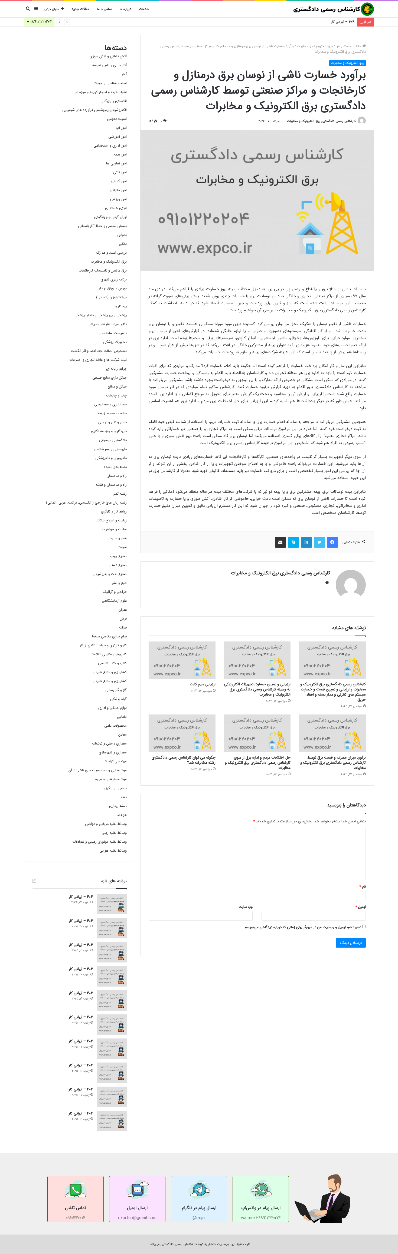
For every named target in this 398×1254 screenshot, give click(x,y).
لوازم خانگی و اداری (112, 708)
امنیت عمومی (117, 119)
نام (362, 886)
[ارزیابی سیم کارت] (182, 660)
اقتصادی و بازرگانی (113, 101)
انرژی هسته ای (116, 208)
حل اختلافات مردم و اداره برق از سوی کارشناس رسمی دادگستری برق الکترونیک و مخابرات (258, 763)
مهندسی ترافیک (115, 761)
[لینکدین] (306, 542)
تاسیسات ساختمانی (113, 333)
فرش (123, 618)
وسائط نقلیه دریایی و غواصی (106, 824)
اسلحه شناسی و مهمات (110, 83)
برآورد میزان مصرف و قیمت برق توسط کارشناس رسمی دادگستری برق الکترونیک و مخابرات (333, 763)
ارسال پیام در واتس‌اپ (260, 1208)
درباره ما (125, 9)
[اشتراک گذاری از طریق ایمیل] (280, 542)
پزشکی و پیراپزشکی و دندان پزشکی (100, 315)
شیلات (122, 547)
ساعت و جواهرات (114, 529)
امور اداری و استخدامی (110, 145)
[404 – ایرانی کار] (112, 904)
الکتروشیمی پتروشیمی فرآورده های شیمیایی (94, 110)
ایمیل (360, 907)
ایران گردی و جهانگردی (110, 217)
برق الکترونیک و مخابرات (315, 46)
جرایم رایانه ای (116, 369)
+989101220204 (39, 21)
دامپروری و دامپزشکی (111, 458)
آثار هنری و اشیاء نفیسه (109, 65)
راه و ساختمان (117, 476)
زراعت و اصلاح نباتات (111, 520)
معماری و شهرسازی (113, 752)
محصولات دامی (115, 726)
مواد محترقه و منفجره (111, 779)
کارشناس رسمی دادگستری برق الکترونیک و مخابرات (321, 121)
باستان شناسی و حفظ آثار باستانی (102, 226)
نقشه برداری (118, 806)
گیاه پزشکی (118, 699)
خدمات (144, 9)
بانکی (123, 244)
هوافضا (122, 815)
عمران (123, 610)
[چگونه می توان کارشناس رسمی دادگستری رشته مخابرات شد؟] (182, 733)
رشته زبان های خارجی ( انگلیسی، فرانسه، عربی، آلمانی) (86, 502)
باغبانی (122, 235)
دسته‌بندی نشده (115, 467)
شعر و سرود (118, 538)
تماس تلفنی (75, 1208)
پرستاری (121, 306)
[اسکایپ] (293, 542)
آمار (124, 74)
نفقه (124, 797)
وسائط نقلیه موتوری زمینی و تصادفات (99, 842)
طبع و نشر (119, 583)
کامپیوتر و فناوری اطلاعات (108, 654)
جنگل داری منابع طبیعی (109, 377)
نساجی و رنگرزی (115, 788)
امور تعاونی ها (116, 163)
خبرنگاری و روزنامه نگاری (109, 431)
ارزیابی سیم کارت (203, 684)
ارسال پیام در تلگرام (199, 1208)
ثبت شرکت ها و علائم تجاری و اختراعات (98, 360)
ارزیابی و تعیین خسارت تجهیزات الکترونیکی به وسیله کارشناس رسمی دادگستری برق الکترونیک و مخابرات (257, 689)
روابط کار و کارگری (114, 511)
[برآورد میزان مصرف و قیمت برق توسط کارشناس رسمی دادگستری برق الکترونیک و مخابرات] (332, 733)
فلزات (123, 627)
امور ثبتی (120, 172)
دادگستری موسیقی (113, 440)
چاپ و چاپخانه (116, 395)
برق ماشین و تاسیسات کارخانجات (103, 270)
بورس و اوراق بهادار (113, 288)
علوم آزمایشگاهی (114, 601)
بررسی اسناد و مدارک (111, 253)
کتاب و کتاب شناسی (112, 663)
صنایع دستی (118, 565)
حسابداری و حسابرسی (110, 404)
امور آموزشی (117, 137)
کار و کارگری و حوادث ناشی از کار (103, 645)
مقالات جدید (80, 9)
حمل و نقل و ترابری (112, 422)
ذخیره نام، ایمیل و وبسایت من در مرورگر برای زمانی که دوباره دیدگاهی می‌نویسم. (302, 927)
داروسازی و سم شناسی (110, 449)
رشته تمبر (120, 494)
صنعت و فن (344, 46)
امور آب (121, 128)
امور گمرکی (119, 181)
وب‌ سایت (246, 907)
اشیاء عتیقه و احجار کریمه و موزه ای (101, 92)
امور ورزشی (118, 199)
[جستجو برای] (28, 9)
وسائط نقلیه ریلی (114, 833)
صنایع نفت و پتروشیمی (110, 574)
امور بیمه (120, 154)
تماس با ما (104, 9)
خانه (359, 46)
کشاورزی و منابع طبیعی (110, 672)
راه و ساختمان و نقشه (111, 485)
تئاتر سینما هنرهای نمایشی (107, 324)
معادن (122, 734)
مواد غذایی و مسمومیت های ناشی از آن (97, 770)
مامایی (122, 717)
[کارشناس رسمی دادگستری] (333, 9)
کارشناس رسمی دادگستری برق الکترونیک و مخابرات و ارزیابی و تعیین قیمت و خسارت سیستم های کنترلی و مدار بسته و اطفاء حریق (333, 692)
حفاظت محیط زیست (111, 413)
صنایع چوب (118, 556)
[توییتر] (319, 542)
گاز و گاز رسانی (116, 690)
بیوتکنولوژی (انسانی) (111, 297)
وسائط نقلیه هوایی (113, 850)
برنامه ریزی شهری (114, 279)
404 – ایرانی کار (342, 22)
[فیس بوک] (332, 542)
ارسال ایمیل (137, 1208)
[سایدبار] (36, 9)
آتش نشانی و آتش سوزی (108, 56)
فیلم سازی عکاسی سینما (109, 636)
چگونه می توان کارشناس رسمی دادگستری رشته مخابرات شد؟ (184, 760)
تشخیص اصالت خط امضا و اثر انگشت (99, 351)
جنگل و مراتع (117, 386)
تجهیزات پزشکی (115, 342)
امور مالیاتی (118, 190)
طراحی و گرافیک (115, 592)
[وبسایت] (327, 582)
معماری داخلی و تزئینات (109, 743)
